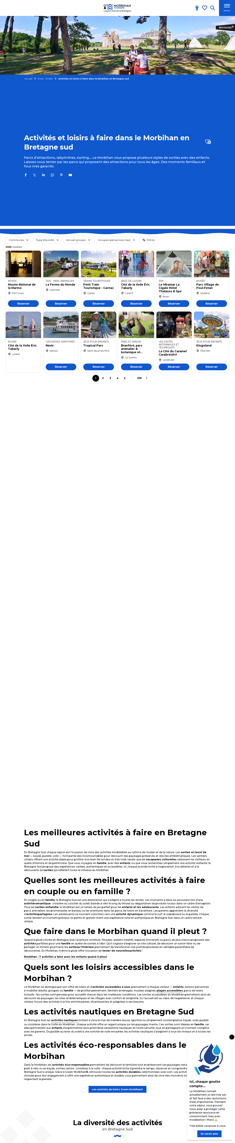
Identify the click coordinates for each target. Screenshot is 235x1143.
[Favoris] (204, 7)
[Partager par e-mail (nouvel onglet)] (70, 175)
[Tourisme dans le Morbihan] (117, 8)
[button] (212, 8)
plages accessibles (170, 990)
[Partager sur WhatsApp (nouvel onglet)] (52, 175)
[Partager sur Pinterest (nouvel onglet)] (61, 175)
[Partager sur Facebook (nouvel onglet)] (25, 175)
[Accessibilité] (197, 8)
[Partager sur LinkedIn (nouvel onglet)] (43, 175)
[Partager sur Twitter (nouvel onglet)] (34, 175)
